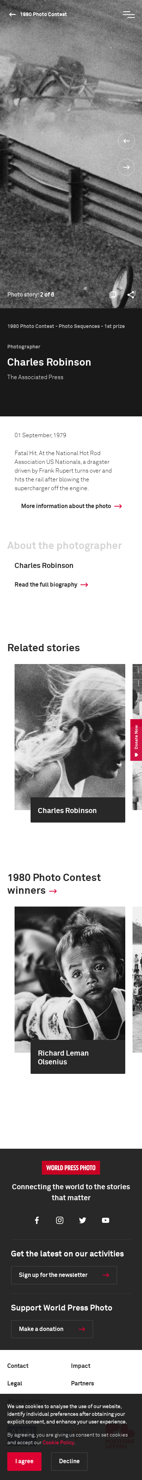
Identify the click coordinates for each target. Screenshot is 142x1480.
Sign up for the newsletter (53, 1275)
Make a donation (41, 1329)
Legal (14, 1383)
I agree (24, 1461)
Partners (82, 1383)
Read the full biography (46, 585)
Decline (69, 1461)
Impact (80, 1366)
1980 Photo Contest (43, 14)
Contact (17, 1366)
